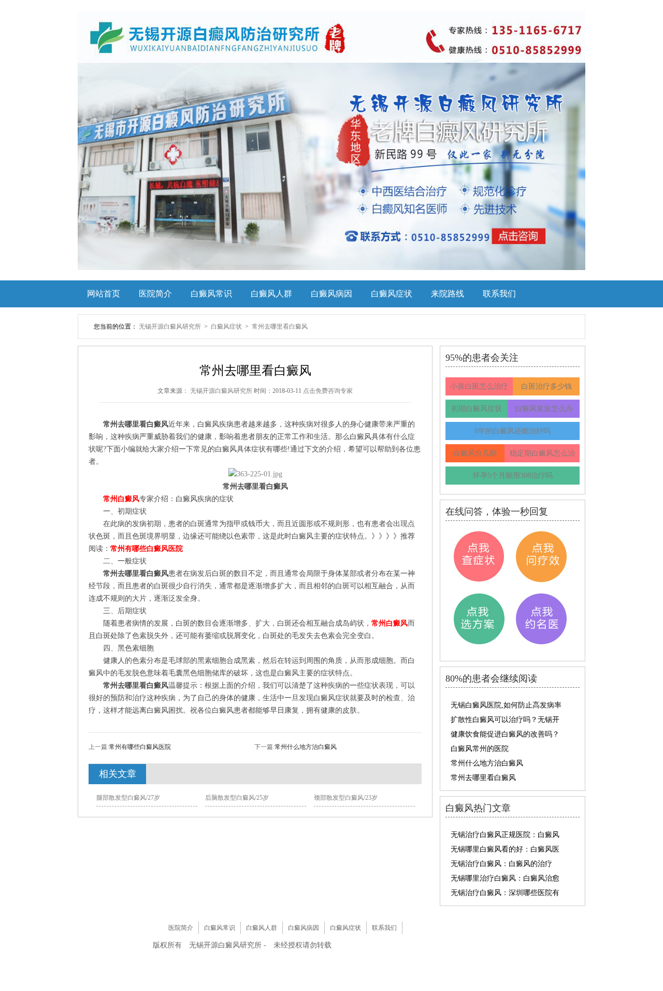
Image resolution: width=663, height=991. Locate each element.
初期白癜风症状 (476, 409)
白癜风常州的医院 (480, 749)
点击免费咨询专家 (328, 390)
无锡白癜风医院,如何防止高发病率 (506, 705)
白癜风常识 (211, 293)
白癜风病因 (331, 293)
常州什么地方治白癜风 (306, 747)
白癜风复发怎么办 (544, 409)
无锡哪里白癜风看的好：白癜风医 (505, 849)
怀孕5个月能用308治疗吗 (513, 475)
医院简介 (155, 293)
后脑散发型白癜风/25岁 (237, 797)
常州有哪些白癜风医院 (140, 747)
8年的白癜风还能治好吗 (512, 431)
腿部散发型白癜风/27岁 (128, 797)
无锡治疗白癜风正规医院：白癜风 (505, 835)
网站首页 (103, 293)
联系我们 (499, 293)
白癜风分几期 (475, 453)
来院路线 (447, 293)
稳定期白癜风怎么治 (542, 453)
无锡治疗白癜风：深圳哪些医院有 (505, 893)
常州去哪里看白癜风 (280, 326)
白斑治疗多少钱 (546, 386)
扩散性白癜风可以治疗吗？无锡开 (505, 720)
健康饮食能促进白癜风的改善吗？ (505, 734)
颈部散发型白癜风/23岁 (346, 797)
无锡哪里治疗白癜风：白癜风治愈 (505, 878)
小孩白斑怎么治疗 (479, 386)
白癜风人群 (271, 293)
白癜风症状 (391, 293)
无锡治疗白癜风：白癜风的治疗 (501, 864)
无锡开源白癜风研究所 (171, 326)
